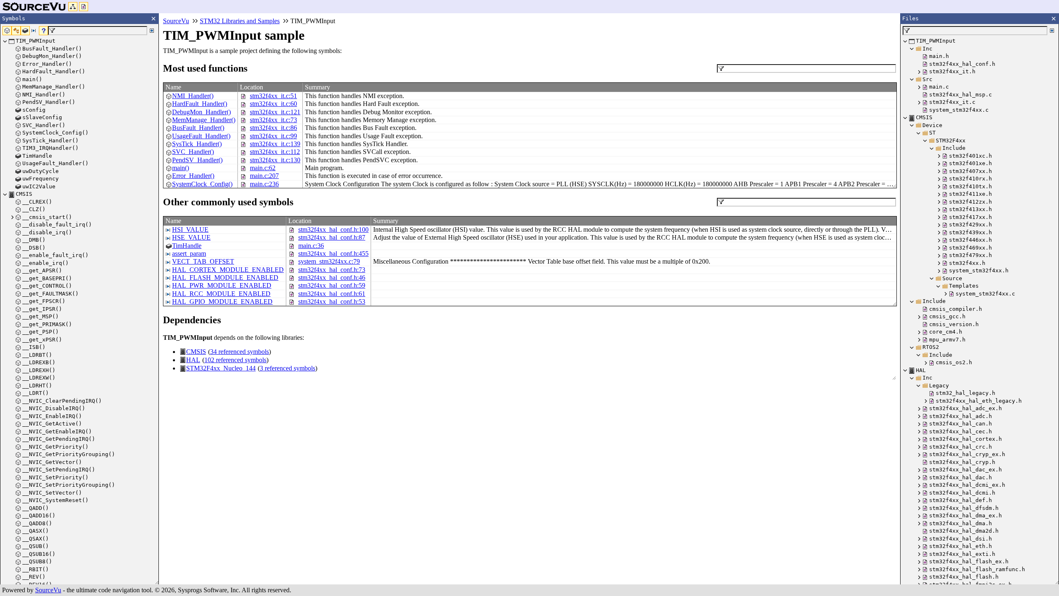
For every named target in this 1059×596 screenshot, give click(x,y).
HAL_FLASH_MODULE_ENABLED (225, 277)
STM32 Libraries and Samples (240, 20)
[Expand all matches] (152, 30)
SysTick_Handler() (197, 143)
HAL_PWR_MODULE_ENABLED (221, 285)
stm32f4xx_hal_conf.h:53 (331, 301)
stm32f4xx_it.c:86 (273, 127)
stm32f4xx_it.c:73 (273, 119)
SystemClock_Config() (202, 183)
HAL (193, 359)
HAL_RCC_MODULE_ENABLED (221, 293)
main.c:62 (263, 167)
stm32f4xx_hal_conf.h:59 (331, 285)
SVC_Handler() (193, 151)
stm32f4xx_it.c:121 (275, 111)
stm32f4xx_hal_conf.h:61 (331, 293)
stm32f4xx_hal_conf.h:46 (331, 277)
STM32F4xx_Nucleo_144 (221, 368)
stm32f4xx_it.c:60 (273, 103)
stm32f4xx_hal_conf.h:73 (331, 269)
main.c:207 (264, 175)
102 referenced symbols (235, 359)
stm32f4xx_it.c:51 (273, 95)
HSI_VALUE (190, 229)
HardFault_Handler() (199, 103)
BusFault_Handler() (198, 127)
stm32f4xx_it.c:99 (273, 135)
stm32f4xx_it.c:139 (275, 143)
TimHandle (186, 245)
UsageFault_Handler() (201, 135)
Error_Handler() (193, 175)
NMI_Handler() (192, 95)
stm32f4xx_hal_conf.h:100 (333, 229)
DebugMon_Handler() (201, 111)
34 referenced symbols (239, 351)
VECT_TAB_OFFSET (203, 261)
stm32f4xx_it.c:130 (275, 159)
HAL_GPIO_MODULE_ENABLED (222, 301)
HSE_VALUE (191, 237)
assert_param (189, 253)
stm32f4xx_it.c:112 (275, 151)
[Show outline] (72, 6)
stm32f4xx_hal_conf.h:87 (331, 237)
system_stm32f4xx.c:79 (329, 261)
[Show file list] (83, 6)
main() (180, 167)
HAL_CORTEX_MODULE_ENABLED (228, 269)
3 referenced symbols (287, 368)
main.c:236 (264, 183)
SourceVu (48, 590)
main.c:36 (311, 245)
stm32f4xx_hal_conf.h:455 (333, 253)
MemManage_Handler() (203, 119)
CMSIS (196, 351)
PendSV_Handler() (197, 159)
